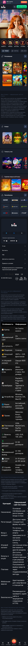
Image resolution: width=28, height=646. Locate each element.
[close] (1, 2)
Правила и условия (7, 263)
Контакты (5, 250)
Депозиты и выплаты (8, 259)
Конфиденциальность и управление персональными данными (12, 268)
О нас (3, 246)
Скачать (24, 2)
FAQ (3, 254)
